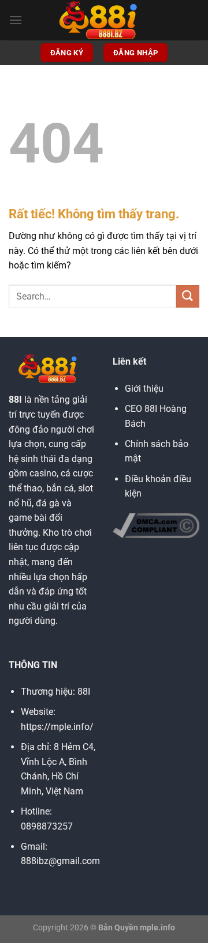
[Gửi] (187, 296)
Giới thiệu (144, 388)
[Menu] (16, 20)
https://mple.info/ (57, 726)
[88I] (104, 20)
